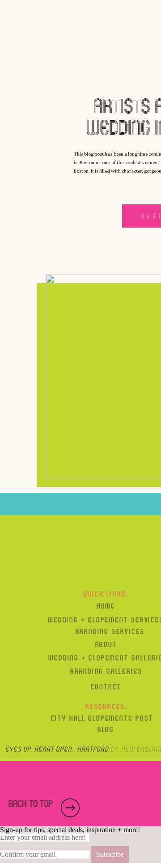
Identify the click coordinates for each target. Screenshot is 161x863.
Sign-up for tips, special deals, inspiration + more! (70, 829)
